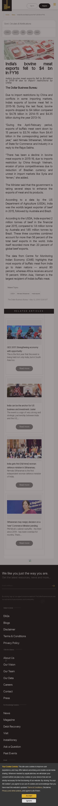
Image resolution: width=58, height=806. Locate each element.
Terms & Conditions (35, 787)
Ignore (29, 801)
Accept (29, 796)
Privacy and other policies (11, 791)
